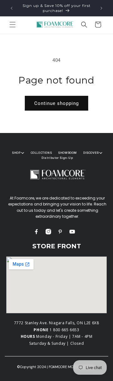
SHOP (16, 152)
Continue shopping (56, 103)
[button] (12, 25)
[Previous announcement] (12, 8)
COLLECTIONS (41, 152)
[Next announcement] (101, 8)
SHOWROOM (67, 152)
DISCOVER (91, 152)
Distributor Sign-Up (57, 157)
